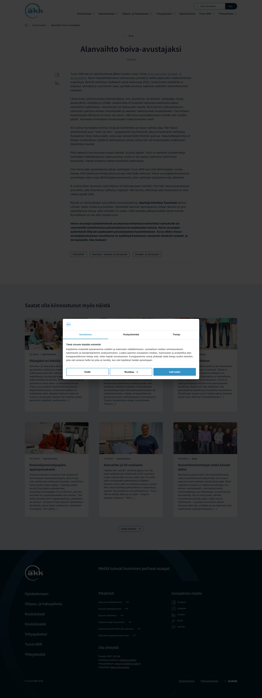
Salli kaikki (174, 371)
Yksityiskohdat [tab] (131, 334)
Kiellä (87, 371)
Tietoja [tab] (176, 334)
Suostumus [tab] (85, 334)
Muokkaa (129, 371)
